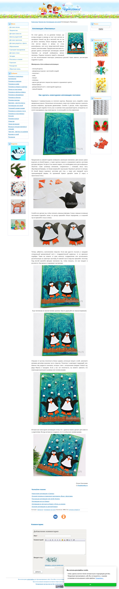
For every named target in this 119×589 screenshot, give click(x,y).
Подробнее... (99, 578)
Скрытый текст (67, 540)
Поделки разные (13, 118)
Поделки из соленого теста (17, 111)
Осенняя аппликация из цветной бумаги (45, 506)
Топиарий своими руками (16, 108)
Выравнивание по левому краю (55, 540)
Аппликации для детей (15, 105)
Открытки (11, 121)
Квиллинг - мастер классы (16, 103)
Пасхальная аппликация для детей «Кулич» (46, 499)
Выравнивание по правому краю (60, 540)
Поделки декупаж (14, 100)
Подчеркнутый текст (50, 540)
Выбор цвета (65, 540)
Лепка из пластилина (15, 89)
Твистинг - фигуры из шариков (18, 131)
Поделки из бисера (14, 97)
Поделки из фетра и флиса (17, 92)
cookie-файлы (30, 579)
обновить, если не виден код (54, 565)
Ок (90, 584)
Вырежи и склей (13, 134)
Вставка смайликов (62, 540)
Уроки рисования (13, 124)
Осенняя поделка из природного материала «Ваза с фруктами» (52, 496)
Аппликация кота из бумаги (40, 501)
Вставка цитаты (70, 540)
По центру (57, 540)
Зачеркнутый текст (52, 540)
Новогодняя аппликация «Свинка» (43, 493)
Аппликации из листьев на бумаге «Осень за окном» (49, 504)
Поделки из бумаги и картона (17, 87)
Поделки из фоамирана (16, 95)
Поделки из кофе (13, 84)
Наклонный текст (48, 540)
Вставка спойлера (74, 540)
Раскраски (11, 137)
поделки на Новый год (74, 509)
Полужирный (46, 540)
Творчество (40, 509)
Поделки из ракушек (14, 81)
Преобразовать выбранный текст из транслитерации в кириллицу (72, 540)
